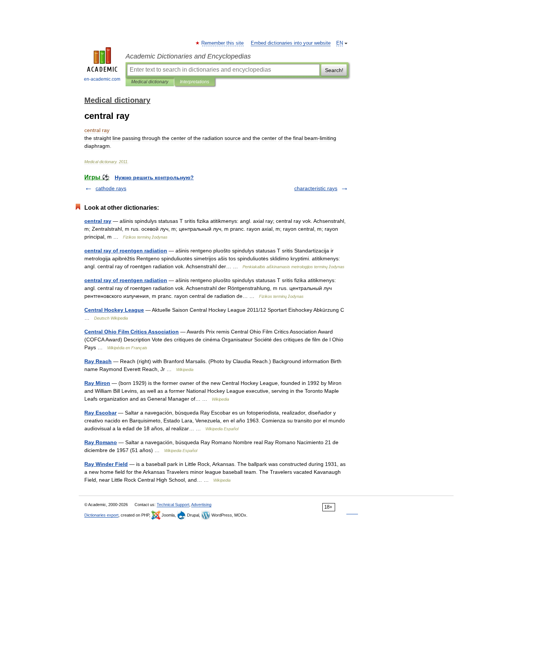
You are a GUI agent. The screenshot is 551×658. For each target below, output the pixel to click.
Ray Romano (100, 442)
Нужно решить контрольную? (154, 177)
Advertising (201, 504)
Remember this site (223, 43)
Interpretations (194, 81)
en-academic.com (102, 79)
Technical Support (173, 504)
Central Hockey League (114, 310)
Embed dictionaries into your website (291, 43)
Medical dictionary (149, 81)
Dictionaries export (101, 515)
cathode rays (111, 188)
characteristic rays (315, 188)
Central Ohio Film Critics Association (131, 332)
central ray (97, 221)
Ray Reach (98, 361)
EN (339, 43)
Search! (334, 70)
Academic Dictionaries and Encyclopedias (188, 56)
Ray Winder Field (106, 464)
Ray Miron (97, 383)
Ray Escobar (100, 413)
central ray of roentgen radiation (125, 251)
